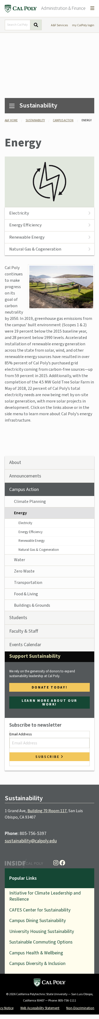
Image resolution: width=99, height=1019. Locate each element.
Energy (20, 513)
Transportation (28, 583)
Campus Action (24, 489)
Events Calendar (25, 644)
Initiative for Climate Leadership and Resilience (45, 896)
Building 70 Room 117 (47, 811)
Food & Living (26, 594)
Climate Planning (30, 501)
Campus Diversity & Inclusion (37, 963)
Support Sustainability (34, 656)
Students (18, 617)
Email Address (21, 734)
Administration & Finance (63, 8)
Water (19, 560)
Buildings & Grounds (32, 605)
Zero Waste (24, 571)
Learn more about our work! (49, 702)
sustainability (35, 120)
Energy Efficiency (25, 225)
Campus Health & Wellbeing (36, 953)
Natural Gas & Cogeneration (35, 249)
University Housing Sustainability (41, 931)
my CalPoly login (83, 25)
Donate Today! (49, 687)
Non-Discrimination (80, 1008)
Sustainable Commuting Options (41, 942)
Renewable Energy (27, 237)
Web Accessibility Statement (39, 1008)
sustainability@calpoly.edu (31, 841)
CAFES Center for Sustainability (39, 910)
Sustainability (38, 105)
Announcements (25, 476)
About (15, 462)
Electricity (19, 213)
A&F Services (59, 25)
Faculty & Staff (23, 631)
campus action (63, 120)
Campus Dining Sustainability (37, 920)
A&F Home (11, 120)
